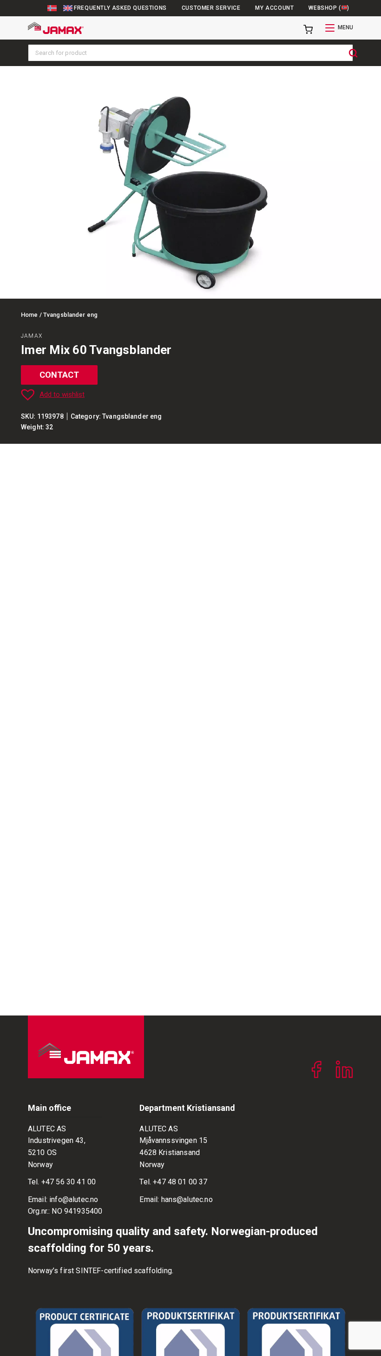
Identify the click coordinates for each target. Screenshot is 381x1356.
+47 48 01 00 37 (180, 1181)
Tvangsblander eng (132, 416)
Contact (59, 375)
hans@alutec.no (187, 1199)
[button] (189, 394)
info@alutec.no (73, 1199)
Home (29, 314)
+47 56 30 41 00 (68, 1181)
